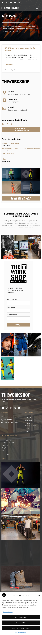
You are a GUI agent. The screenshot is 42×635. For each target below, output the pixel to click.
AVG (16, 632)
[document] (21, 317)
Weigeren (21, 623)
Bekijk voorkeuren (21, 628)
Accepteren (21, 617)
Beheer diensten (8, 612)
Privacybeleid (22, 632)
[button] (39, 595)
